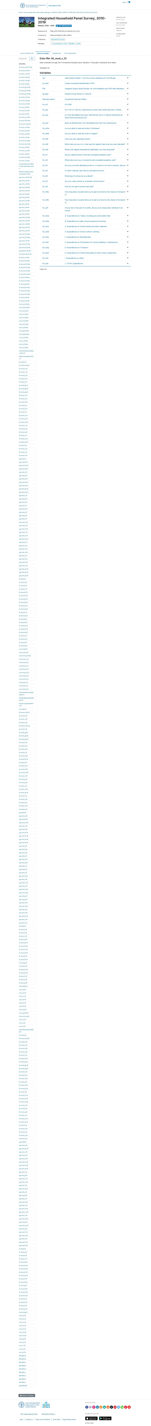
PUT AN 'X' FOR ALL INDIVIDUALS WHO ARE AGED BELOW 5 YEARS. (93, 110)
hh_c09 (45, 150)
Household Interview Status (75, 99)
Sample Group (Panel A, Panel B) (78, 94)
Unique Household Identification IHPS (79, 83)
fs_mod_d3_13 (23, 599)
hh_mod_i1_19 (23, 1075)
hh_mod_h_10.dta (24, 97)
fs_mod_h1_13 (23, 622)
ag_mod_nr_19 (23, 1208)
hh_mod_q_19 (23, 1112)
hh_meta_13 (22, 362)
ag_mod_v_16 (23, 923)
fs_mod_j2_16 (23, 983)
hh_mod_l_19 (23, 1092)
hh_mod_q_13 (23, 432)
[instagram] (93, 1407)
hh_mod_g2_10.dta (25, 90)
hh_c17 (45, 181)
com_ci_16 (22, 1023)
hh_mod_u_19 (23, 1128)
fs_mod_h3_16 (23, 973)
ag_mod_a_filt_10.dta (25, 177)
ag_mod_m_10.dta (24, 217)
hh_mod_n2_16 (23, 772)
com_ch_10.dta (23, 337)
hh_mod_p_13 (23, 429)
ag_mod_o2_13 (23, 539)
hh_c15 (45, 171)
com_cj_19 (22, 1349)
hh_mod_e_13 (23, 378)
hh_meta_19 (22, 1035)
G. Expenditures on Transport (76, 247)
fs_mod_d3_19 (23, 1269)
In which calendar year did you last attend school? (84, 171)
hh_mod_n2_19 (23, 1102)
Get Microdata (64, 26)
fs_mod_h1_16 (23, 966)
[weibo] (125, 1407)
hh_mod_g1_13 (23, 385)
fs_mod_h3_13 (23, 629)
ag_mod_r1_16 (23, 902)
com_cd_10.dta (23, 321)
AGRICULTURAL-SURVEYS (60, 12)
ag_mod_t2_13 (23, 562)
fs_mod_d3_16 (23, 946)
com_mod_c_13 (23, 659)
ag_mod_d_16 (23, 829)
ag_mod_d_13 (23, 475)
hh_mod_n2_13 (23, 422)
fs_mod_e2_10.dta (24, 274)
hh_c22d (45, 232)
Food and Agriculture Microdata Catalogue (37, 12)
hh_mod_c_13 (23, 372)
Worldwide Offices (48, 1414)
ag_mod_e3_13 (23, 485)
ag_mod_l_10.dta (24, 214)
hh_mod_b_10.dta (24, 70)
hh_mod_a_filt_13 (24, 365)
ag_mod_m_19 (23, 1202)
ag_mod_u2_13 (23, 569)
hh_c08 (45, 144)
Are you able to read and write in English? (81, 134)
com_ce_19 (22, 1329)
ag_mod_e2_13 (23, 482)
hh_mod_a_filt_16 (24, 712)
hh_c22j (45, 263)
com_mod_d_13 (23, 662)
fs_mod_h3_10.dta (24, 294)
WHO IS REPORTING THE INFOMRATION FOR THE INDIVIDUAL (91, 123)
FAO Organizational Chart (29, 1414)
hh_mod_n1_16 (23, 769)
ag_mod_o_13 (23, 532)
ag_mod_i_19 (23, 1185)
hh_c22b (45, 221)
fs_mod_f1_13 (23, 612)
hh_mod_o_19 (23, 1105)
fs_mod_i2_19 (23, 1302)
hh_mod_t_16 (23, 796)
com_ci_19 (22, 1345)
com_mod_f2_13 (24, 672)
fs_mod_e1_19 (23, 1272)
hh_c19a (45, 192)
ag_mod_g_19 (23, 1175)
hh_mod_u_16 (23, 799)
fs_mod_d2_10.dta (24, 264)
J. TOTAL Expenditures (74, 263)
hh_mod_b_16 (23, 716)
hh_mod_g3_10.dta (25, 94)
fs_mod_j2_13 (23, 646)
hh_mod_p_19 (23, 1108)
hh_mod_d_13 (23, 375)
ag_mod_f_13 (23, 495)
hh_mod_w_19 (23, 1135)
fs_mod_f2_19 (23, 1282)
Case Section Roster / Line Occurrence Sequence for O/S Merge (90, 78)
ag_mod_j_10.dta (24, 207)
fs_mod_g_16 (23, 963)
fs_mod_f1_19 (23, 1279)
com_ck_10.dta (23, 347)
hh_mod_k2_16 (23, 759)
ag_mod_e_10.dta (24, 190)
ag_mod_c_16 (23, 826)
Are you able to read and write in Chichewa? (82, 128)
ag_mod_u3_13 (23, 572)
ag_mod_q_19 (23, 1229)
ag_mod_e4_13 (23, 489)
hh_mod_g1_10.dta (24, 87)
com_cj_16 (22, 1026)
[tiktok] (111, 1407)
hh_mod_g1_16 (23, 732)
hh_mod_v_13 (23, 452)
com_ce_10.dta (23, 324)
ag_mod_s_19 (23, 1239)
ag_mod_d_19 (23, 1155)
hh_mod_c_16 (23, 719)
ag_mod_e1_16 (23, 832)
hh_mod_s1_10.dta (24, 140)
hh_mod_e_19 (23, 1052)
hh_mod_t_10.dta (24, 147)
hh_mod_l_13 (23, 412)
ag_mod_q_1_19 (23, 1225)
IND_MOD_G (22, 1365)
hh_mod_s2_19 (23, 1122)
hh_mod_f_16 (23, 729)
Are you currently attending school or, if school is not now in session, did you (95, 165)
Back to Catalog (27, 1395)
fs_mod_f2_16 (23, 959)
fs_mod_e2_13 (23, 609)
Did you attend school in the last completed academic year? (88, 155)
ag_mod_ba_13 (23, 465)
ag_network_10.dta (25, 251)
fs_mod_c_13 (23, 589)
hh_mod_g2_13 (23, 388)
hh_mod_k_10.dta (24, 110)
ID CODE (68, 104)
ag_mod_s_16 (23, 909)
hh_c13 (45, 165)
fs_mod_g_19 (23, 1285)
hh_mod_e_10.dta (24, 80)
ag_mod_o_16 (23, 886)
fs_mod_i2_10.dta (24, 301)
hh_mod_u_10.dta (24, 150)
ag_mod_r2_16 (23, 906)
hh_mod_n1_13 (23, 418)
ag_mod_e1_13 (23, 479)
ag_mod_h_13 (23, 502)
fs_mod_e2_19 (23, 1275)
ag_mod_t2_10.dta (24, 247)
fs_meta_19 (22, 1249)
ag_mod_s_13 (23, 555)
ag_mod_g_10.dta (24, 197)
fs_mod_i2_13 (23, 639)
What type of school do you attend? (79, 176)
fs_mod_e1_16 (23, 949)
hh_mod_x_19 (23, 1138)
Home (20, 12)
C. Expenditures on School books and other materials (86, 226)
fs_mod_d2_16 (23, 943)
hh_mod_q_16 (23, 782)
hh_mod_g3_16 (23, 739)
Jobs (21, 1419)
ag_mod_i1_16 (23, 859)
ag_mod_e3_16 (23, 839)
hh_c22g (45, 247)
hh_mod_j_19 (23, 1082)
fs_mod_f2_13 (23, 615)
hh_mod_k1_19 (23, 1085)
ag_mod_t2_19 (23, 1245)
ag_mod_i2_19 (23, 1188)
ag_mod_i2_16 (23, 862)
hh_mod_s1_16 (23, 789)
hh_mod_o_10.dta (24, 127)
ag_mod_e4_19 (23, 1168)
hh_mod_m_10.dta (24, 117)
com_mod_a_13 (23, 652)
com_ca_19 (22, 1315)
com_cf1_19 (22, 1332)
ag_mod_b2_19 (23, 1148)
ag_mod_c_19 (23, 1152)
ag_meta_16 (22, 812)
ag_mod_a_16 (23, 816)
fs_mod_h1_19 (23, 1289)
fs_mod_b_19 (23, 1255)
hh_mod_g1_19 (23, 1062)
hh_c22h (45, 253)
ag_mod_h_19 (23, 1178)
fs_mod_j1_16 (23, 979)
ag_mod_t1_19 (23, 1242)
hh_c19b (45, 200)
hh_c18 (45, 186)
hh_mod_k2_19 (23, 1088)
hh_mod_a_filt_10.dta (25, 67)
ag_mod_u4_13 (23, 575)
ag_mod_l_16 (23, 872)
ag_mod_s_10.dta (24, 241)
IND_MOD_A (22, 1355)
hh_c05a (45, 128)
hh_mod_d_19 (23, 1048)
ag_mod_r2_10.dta (24, 237)
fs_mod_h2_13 (23, 625)
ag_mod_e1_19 (23, 1158)
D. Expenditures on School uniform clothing (82, 232)
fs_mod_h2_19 (23, 1292)
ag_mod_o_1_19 (23, 1212)
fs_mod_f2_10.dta (24, 281)
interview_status (48, 99)
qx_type (45, 94)
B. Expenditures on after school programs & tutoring (85, 221)
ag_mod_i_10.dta (24, 204)
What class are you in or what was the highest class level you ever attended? (95, 144)
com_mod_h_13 (23, 679)
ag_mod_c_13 (23, 472)
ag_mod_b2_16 (23, 822)
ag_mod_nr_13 (23, 529)
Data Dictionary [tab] (43, 53)
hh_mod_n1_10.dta (24, 120)
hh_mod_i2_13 (23, 402)
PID (43, 89)
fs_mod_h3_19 (23, 1295)
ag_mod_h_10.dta (24, 200)
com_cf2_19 (22, 1335)
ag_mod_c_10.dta (24, 184)
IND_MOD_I (22, 1372)
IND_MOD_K (22, 1379)
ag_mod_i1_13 (23, 509)
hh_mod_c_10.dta (24, 74)
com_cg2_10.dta (24, 334)
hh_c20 (45, 208)
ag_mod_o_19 (23, 1215)
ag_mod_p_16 (23, 896)
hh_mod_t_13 (23, 445)
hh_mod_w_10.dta (24, 157)
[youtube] (129, 1407)
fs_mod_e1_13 (23, 605)
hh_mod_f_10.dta (24, 84)
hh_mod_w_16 (23, 806)
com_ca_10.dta (23, 311)
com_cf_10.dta (23, 327)
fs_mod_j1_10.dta (24, 304)
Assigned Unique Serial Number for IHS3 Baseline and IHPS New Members (94, 89)
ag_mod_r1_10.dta (24, 234)
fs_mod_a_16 (23, 929)
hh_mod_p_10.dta (24, 130)
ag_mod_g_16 (23, 849)
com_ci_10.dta (23, 341)
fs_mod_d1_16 (23, 939)
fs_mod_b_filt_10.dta (25, 254)
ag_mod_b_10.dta (24, 180)
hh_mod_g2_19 (23, 1065)
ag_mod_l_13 (23, 519)
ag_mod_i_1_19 (23, 1182)
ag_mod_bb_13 (23, 469)
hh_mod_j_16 (23, 752)
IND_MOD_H (22, 1369)
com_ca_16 (22, 989)
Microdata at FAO (54, 6)
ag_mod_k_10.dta (24, 210)
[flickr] (90, 1407)
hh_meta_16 (22, 709)
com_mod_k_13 (23, 689)
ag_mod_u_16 (23, 919)
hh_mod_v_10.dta (24, 154)
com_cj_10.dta (23, 344)
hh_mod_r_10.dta (24, 137)
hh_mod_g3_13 (23, 392)
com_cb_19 (22, 1319)
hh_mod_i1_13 (23, 399)
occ (43, 78)
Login (124, 2)
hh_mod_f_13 (23, 382)
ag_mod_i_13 (23, 505)
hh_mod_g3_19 (23, 1068)
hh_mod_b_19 (23, 1042)
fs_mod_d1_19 (23, 1262)
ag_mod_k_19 (23, 1195)
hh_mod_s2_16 (23, 792)
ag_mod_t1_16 (23, 912)
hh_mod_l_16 (23, 762)
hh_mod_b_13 (23, 368)
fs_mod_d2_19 (23, 1265)
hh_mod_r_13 (23, 435)
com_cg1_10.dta (24, 331)
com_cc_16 (22, 996)
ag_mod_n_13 (23, 525)
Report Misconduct (69, 1419)
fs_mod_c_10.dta (24, 257)
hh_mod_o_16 (23, 776)
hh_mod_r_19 (23, 1115)
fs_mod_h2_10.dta (24, 291)
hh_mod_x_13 (23, 455)
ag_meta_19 (22, 1142)
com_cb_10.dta (23, 314)
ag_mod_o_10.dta (24, 224)
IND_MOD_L (22, 1382)
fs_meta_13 (22, 579)
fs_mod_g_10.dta (24, 284)
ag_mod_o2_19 (23, 1219)
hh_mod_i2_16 (23, 749)
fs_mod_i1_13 (23, 636)
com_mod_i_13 (23, 682)
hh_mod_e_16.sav (24, 726)
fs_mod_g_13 (23, 619)
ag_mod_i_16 (23, 856)
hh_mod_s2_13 (23, 442)
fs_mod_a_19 (23, 1252)
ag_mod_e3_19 (23, 1165)
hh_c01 (45, 104)
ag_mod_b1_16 (23, 819)
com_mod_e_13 (23, 666)
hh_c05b (45, 134)
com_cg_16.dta (23, 1013)
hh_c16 (45, 176)
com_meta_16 (23, 986)
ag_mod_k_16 (23, 869)
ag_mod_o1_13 (23, 535)
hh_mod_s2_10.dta (24, 144)
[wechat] (122, 1407)
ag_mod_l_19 (23, 1198)
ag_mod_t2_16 (23, 916)
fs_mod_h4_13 (23, 632)
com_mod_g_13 (23, 676)
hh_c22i (45, 258)
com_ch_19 (22, 1342)
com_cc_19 (22, 1322)
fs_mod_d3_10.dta (24, 267)
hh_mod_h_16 (23, 742)
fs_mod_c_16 (23, 936)
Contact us (29, 1419)
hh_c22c (45, 226)
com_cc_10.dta (23, 317)
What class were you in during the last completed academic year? (90, 160)
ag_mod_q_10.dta (24, 230)
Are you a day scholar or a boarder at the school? (84, 181)
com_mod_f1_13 (24, 669)
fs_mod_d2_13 (23, 595)
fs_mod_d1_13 (23, 592)
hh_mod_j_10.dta (24, 107)
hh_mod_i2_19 (23, 1078)
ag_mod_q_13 (23, 545)
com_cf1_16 (22, 1006)
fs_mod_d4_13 (23, 602)
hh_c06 (45, 139)
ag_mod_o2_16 (23, 893)
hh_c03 (45, 115)
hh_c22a (45, 216)
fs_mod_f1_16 (23, 956)
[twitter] (118, 1407)
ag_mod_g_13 (23, 499)
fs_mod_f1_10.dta (24, 277)
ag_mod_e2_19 (23, 1162)
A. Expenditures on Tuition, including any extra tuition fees (87, 216)
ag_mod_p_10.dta (24, 227)
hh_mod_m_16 (23, 766)
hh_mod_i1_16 (23, 746)
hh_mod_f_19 (23, 1055)
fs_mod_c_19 (23, 1259)
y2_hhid (45, 83)
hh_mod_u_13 (23, 449)
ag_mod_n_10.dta (24, 220)
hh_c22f (45, 242)
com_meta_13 (23, 649)
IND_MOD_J (22, 1375)
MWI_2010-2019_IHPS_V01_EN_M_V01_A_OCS (83, 12)
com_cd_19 (22, 1325)
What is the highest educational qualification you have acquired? (90, 150)
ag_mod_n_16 (23, 879)
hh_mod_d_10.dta (24, 77)
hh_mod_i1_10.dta (24, 100)
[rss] (100, 1407)
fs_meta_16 (22, 926)
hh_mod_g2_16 (23, 736)
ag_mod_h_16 (23, 852)
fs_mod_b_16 (23, 933)
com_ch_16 (22, 1019)
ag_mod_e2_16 (23, 836)
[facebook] (86, 1407)
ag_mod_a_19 (23, 1145)
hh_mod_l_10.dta (24, 114)
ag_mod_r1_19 (23, 1232)
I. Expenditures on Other (74, 258)
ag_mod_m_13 (23, 522)
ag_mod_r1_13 (23, 549)
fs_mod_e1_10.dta (24, 271)
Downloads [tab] (56, 53)
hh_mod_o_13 (23, 425)
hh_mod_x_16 (23, 809)
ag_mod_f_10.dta (24, 194)
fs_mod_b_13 (23, 585)
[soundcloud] (108, 1407)
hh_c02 (45, 110)
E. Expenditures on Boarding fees (78, 237)
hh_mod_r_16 (23, 786)
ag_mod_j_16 (23, 866)
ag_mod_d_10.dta (24, 187)
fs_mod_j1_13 (23, 642)
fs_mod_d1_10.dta (24, 261)
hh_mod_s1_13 (23, 439)
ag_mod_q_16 (23, 899)
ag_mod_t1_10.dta (24, 244)
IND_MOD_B (22, 1359)
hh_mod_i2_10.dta (24, 104)
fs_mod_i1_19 (23, 1299)
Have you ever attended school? (77, 139)
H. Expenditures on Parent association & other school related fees (90, 253)
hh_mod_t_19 (23, 1125)
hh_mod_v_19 (23, 1132)
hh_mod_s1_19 (23, 1118)
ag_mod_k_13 (23, 515)
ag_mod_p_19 (23, 1222)
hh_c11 (44, 155)
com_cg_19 (22, 1339)
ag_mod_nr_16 (23, 883)
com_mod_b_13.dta (25, 655)
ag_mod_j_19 (23, 1192)
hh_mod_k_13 (23, 409)
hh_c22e (45, 237)
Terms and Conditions (42, 1419)
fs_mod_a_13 (23, 582)
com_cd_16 (22, 999)
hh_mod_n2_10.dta (25, 124)
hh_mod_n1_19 (23, 1098)
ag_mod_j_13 (23, 512)
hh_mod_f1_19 (23, 1058)
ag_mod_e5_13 (23, 492)
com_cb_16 (22, 993)
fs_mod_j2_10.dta (24, 307)
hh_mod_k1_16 (23, 756)
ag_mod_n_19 (23, 1205)
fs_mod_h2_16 (23, 969)
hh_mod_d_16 (23, 722)
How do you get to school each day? (79, 186)
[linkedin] (97, 1407)
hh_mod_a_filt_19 (24, 1038)
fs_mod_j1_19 (23, 1305)
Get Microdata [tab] (71, 53)
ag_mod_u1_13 (23, 565)
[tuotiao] (115, 1407)
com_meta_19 (23, 1312)
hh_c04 (45, 123)
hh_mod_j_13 (23, 405)
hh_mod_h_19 (23, 1072)
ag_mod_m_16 (23, 876)
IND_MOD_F (22, 1362)
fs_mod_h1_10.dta (24, 287)
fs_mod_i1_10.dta (24, 297)
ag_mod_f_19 (23, 1172)
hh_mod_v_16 (23, 802)
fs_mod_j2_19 (23, 1309)
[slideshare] (104, 1407)
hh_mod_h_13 (23, 395)
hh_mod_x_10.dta (24, 160)
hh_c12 (45, 160)
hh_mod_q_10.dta (24, 134)
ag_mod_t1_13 (23, 559)
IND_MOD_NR (23, 1385)
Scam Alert (56, 1419)
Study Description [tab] (26, 53)
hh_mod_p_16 (23, 779)
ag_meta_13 (22, 459)
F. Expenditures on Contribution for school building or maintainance (91, 242)
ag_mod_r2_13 (23, 552)
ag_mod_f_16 (23, 846)
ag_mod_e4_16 (23, 842)
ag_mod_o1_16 (23, 889)
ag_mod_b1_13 (23, 462)
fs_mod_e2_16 (23, 953)
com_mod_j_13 (23, 686)
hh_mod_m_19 (23, 1095)
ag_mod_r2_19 (23, 1235)
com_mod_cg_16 (24, 1016)
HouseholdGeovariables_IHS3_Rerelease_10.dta (26, 166)
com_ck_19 (22, 1352)
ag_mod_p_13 (23, 542)
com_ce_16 (22, 1003)
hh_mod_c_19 (23, 1045)
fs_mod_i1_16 (23, 976)
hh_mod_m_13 (23, 415)
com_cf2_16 (22, 1009)
